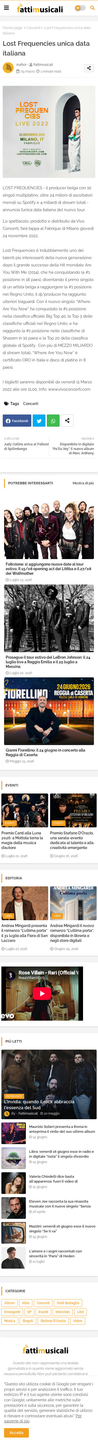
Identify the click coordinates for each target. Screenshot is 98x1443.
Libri (80, 1312)
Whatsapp (53, 420)
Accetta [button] (16, 1433)
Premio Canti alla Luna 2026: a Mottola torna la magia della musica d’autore (22, 840)
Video (77, 1321)
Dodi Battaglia (68, 1303)
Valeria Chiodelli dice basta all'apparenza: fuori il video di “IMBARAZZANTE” (53, 1181)
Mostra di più (83, 483)
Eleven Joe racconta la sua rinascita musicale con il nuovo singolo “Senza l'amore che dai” (60, 1206)
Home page (12, 28)
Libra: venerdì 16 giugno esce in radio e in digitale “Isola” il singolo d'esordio (61, 1154)
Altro (25, 1303)
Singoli (28, 1321)
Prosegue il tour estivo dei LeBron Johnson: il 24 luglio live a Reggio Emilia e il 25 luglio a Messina (48, 662)
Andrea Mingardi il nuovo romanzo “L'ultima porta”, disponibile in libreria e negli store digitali (72, 933)
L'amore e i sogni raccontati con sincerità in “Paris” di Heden (55, 1253)
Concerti (33, 28)
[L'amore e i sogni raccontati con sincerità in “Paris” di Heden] (13, 1258)
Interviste (63, 1312)
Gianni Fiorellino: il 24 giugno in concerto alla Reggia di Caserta (45, 752)
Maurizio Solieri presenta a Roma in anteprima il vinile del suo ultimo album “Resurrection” (62, 1131)
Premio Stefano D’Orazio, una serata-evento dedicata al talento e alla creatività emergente (72, 840)
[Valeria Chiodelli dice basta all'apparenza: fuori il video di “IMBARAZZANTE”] (13, 1183)
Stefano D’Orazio (53, 1321)
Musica (9, 1321)
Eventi (43, 1312)
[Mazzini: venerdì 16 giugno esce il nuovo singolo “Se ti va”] (13, 1233)
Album (9, 1303)
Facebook (20, 421)
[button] (92, 7)
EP (29, 1312)
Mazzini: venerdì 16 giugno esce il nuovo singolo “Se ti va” (62, 1228)
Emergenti (12, 1312)
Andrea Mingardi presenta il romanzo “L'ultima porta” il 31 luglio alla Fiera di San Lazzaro (24, 933)
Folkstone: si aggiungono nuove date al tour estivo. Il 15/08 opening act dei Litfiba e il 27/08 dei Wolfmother (48, 569)
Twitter (39, 420)
